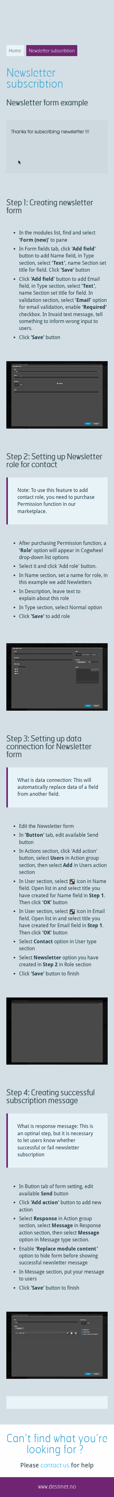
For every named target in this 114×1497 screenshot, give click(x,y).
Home (15, 51)
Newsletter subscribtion (52, 51)
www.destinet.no (57, 1486)
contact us (55, 1465)
